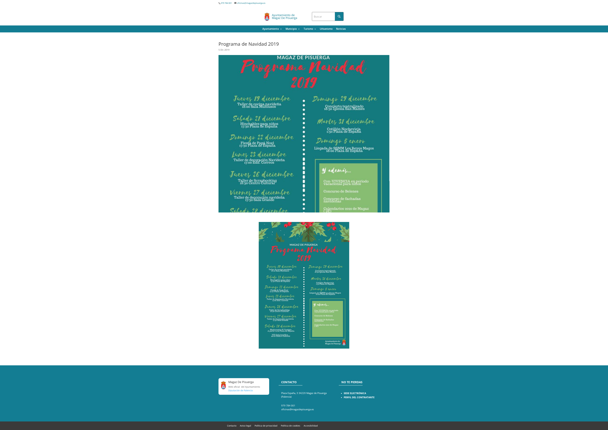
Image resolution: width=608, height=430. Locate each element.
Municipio (291, 29)
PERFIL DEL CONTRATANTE (359, 397)
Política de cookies (290, 425)
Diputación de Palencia (240, 390)
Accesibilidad (311, 425)
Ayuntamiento (270, 29)
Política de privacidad (266, 425)
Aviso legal (245, 425)
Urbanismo (326, 29)
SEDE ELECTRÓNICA (355, 393)
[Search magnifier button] (339, 16)
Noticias (341, 29)
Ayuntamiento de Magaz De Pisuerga (284, 16)
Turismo (308, 29)
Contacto (231, 425)
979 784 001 (226, 3)
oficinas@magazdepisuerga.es (251, 3)
